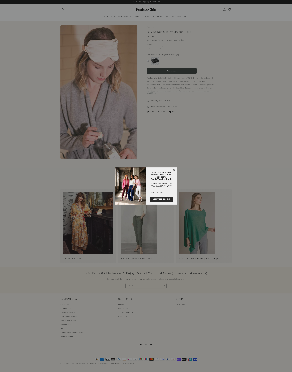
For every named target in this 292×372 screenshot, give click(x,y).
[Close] (174, 170)
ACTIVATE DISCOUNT (161, 199)
